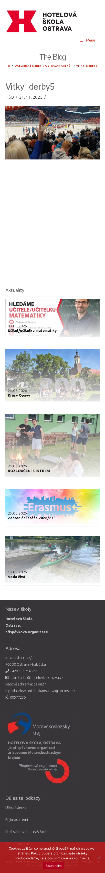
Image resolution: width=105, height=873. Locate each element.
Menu (90, 40)
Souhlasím (54, 866)
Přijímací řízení (16, 819)
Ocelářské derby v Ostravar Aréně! (43, 65)
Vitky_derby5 (86, 65)
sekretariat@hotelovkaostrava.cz (36, 677)
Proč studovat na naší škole (26, 832)
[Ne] (98, 857)
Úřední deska (15, 807)
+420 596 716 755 (23, 671)
